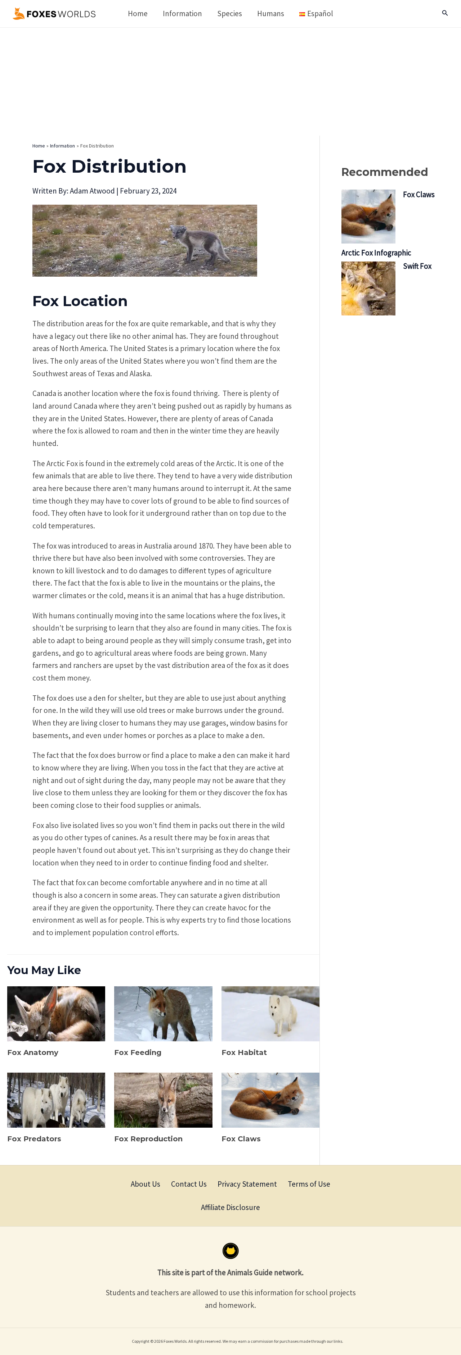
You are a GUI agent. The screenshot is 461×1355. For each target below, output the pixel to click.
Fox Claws (241, 1139)
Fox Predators (34, 1139)
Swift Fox (417, 266)
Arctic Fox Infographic (376, 252)
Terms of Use (309, 1184)
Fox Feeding (137, 1052)
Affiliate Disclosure (230, 1207)
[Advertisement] (230, 81)
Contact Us (189, 1184)
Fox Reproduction (148, 1139)
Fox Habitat (244, 1052)
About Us (145, 1184)
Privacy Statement (247, 1184)
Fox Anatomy (32, 1052)
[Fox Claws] (368, 217)
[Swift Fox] (368, 288)
